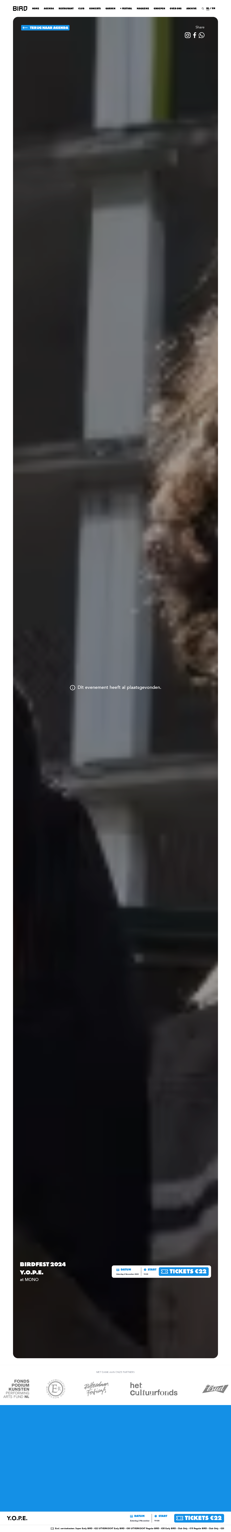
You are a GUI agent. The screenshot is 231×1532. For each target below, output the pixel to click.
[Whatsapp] (201, 35)
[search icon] (202, 8)
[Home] (20, 8)
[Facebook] (194, 35)
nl (207, 8)
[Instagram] (188, 35)
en (213, 8)
